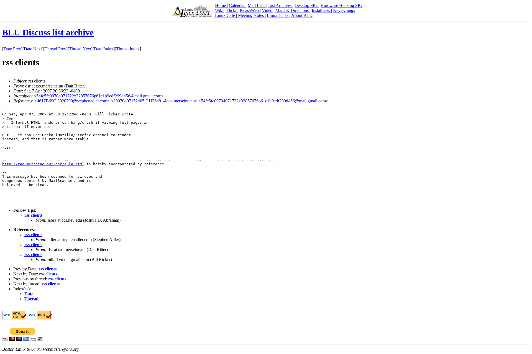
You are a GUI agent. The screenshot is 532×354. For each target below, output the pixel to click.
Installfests (321, 10)
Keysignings (344, 10)
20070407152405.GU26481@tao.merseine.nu (154, 101)
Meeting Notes (251, 15)
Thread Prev (55, 48)
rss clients (33, 215)
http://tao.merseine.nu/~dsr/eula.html (43, 164)
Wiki (219, 10)
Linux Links (278, 15)
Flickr (232, 10)
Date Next (33, 48)
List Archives (280, 5)
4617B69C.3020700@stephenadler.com (72, 101)
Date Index (103, 48)
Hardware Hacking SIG (341, 5)
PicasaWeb (250, 10)
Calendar (237, 5)
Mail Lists (257, 5)
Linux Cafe (225, 15)
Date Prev (12, 48)
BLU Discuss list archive (48, 32)
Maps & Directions (292, 10)
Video (267, 10)
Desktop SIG (307, 5)
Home (221, 5)
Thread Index (128, 48)
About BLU (302, 15)
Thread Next (80, 48)
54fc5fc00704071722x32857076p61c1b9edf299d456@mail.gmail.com (98, 96)
